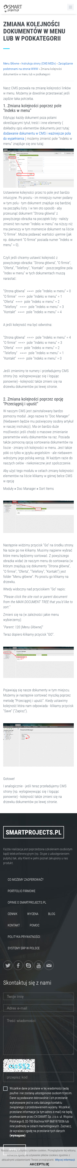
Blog (51, 914)
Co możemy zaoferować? (25, 880)
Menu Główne (11, 63)
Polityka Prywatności (24, 937)
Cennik (12, 914)
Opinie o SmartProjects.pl (27, 902)
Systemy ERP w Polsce (24, 948)
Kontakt (14, 925)
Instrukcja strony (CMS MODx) (38, 63)
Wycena (32, 914)
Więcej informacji (65, 1159)
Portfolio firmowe (21, 891)
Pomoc (34, 925)
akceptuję (39, 1164)
